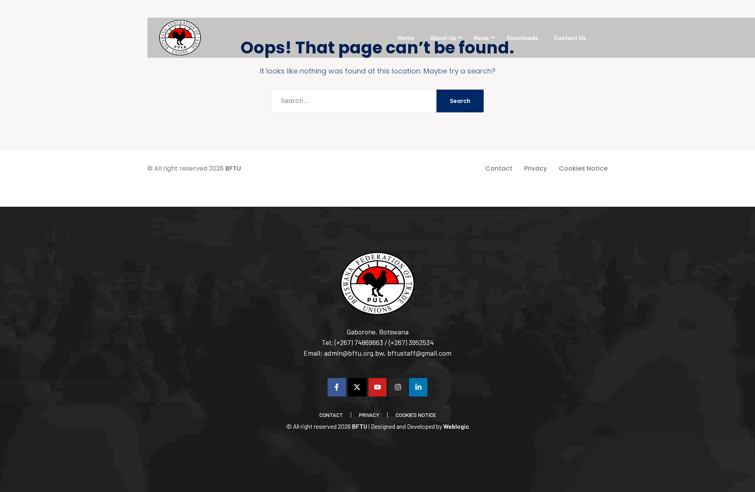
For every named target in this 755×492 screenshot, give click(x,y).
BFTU (233, 168)
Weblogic (456, 426)
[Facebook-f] (337, 387)
